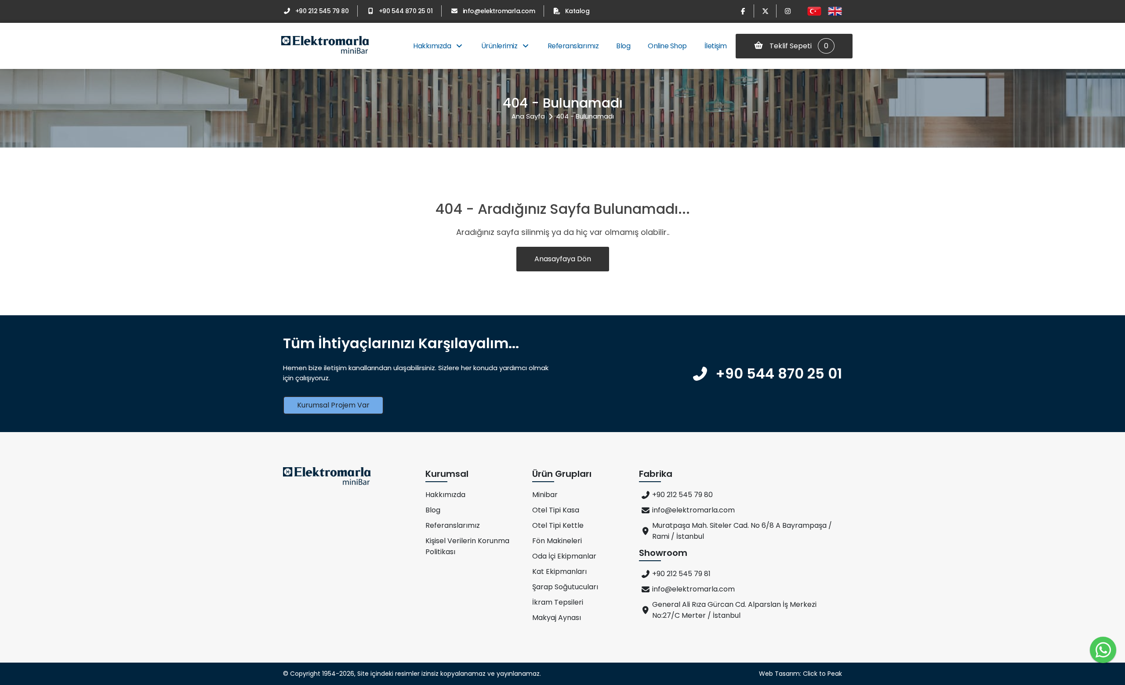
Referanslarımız (573, 46)
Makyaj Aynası (556, 618)
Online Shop (667, 46)
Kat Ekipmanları (559, 571)
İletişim (715, 46)
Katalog (577, 11)
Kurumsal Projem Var (333, 405)
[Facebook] (742, 11)
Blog (623, 46)
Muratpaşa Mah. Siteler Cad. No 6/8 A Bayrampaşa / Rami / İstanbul (742, 530)
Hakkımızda (433, 46)
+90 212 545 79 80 (321, 11)
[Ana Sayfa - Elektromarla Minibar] (325, 46)
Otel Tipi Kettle (558, 525)
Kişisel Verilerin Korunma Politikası (467, 546)
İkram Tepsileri (557, 602)
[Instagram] (787, 11)
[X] (765, 11)
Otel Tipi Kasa (555, 510)
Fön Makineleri (557, 541)
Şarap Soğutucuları (565, 587)
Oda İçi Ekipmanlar (564, 556)
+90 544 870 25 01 (405, 11)
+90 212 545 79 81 (681, 574)
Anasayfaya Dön (562, 259)
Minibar (545, 495)
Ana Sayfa (528, 116)
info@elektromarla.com (499, 11)
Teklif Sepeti (798, 46)
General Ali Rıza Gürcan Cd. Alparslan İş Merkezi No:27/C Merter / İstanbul (734, 609)
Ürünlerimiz (500, 46)
